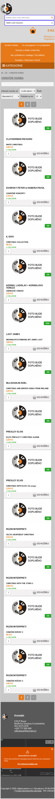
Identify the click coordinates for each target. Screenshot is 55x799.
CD (6, 73)
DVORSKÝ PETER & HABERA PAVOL (25, 188)
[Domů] (2, 73)
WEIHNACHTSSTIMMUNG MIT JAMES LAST (24, 340)
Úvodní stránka (12, 44)
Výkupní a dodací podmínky (27, 50)
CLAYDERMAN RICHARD (19, 139)
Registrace (49, 39)
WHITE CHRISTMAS (14, 145)
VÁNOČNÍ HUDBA (16, 73)
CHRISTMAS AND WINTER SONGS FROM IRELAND (27, 388)
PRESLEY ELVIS (14, 432)
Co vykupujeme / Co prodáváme (36, 45)
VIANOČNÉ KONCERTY (15, 193)
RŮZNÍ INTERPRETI (16, 529)
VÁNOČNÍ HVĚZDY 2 (14, 632)
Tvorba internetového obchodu (28, 791)
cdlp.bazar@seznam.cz (25, 731)
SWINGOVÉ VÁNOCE (15, 291)
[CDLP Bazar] (6, 14)
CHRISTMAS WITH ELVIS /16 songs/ (21, 486)
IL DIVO (10, 237)
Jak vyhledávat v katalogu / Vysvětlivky (27, 55)
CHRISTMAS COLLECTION (17, 242)
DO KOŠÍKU (43, 153)
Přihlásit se (49, 37)
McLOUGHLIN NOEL (16, 383)
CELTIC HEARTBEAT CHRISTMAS (20, 535)
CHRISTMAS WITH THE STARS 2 (19, 583)
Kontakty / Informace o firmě (27, 60)
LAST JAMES (13, 334)
